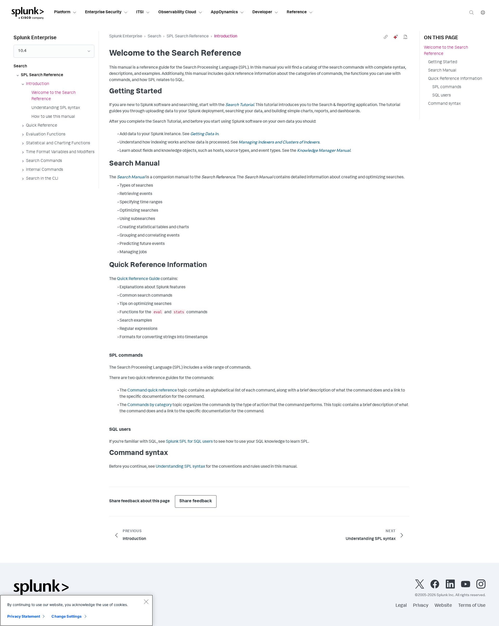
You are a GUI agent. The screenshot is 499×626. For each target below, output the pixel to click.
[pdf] (405, 37)
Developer (262, 12)
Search (154, 37)
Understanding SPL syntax (180, 467)
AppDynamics (224, 12)
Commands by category (149, 405)
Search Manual (442, 71)
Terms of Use (471, 605)
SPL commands (446, 87)
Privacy (420, 605)
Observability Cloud (177, 12)
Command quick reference (152, 391)
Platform (62, 12)
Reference (297, 12)
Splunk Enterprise (125, 37)
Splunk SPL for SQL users (189, 442)
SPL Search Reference (188, 37)
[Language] (483, 12)
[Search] (471, 12)
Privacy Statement (23, 616)
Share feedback (195, 501)
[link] (385, 37)
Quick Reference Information (455, 79)
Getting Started (442, 62)
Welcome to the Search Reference (446, 51)
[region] (76, 610)
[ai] (395, 37)
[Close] (146, 601)
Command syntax (444, 104)
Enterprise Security (103, 12)
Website (443, 605)
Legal (401, 605)
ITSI (140, 12)
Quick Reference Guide (138, 279)
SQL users (441, 96)
